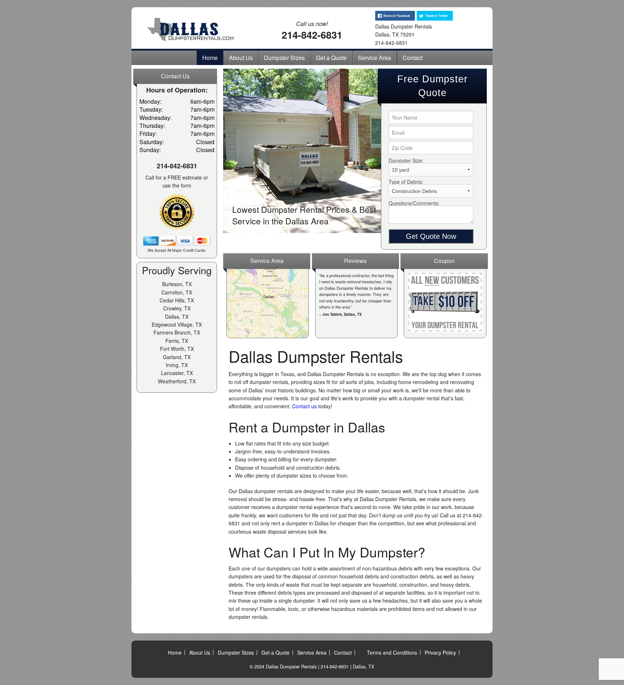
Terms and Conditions (392, 652)
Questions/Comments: (414, 203)
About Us (241, 57)
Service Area (374, 57)
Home (210, 57)
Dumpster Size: (406, 160)
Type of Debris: (406, 181)
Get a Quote (331, 57)
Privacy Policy (440, 652)
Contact (412, 57)
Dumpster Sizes (284, 57)
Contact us (304, 406)
